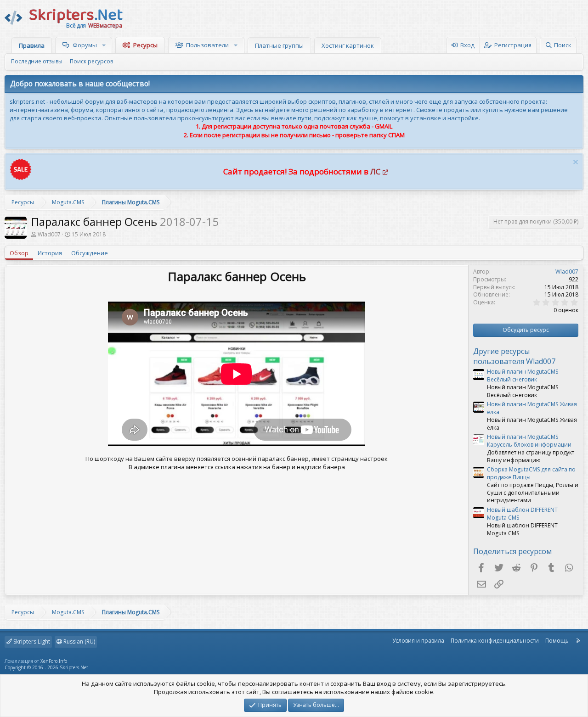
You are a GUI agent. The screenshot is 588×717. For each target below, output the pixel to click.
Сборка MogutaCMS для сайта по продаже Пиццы (531, 473)
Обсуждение (89, 253)
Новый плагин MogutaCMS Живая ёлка (532, 408)
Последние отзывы (36, 61)
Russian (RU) (78, 641)
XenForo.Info (53, 661)
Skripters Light (31, 641)
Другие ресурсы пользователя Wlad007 (514, 356)
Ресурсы (145, 45)
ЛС (375, 171)
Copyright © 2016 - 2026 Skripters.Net (46, 667)
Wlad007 (49, 234)
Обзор (19, 253)
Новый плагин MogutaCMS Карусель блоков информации (529, 440)
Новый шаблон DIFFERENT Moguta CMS (522, 513)
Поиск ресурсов (91, 61)
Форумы (85, 45)
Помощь (557, 640)
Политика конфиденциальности (495, 640)
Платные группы (279, 45)
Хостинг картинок (348, 45)
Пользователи (207, 45)
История (50, 253)
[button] (105, 45)
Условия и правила (418, 640)
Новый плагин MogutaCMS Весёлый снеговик (522, 375)
